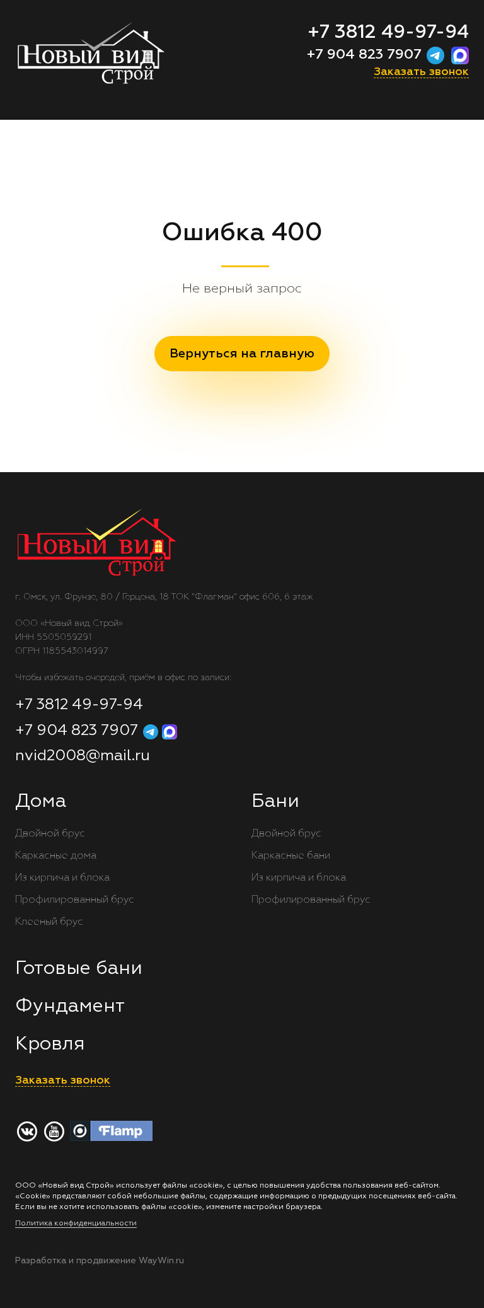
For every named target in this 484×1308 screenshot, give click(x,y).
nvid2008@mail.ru (82, 755)
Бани (275, 801)
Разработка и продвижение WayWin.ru (99, 1260)
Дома (40, 801)
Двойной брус (50, 834)
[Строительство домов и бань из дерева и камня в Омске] (124, 60)
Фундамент (70, 1006)
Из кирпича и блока (62, 878)
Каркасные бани (290, 856)
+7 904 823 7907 (366, 55)
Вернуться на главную (242, 353)
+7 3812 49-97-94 (388, 32)
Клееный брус (49, 922)
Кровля (50, 1044)
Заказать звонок (421, 72)
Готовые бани (78, 968)
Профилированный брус (74, 900)
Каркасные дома (55, 856)
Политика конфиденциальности (76, 1223)
